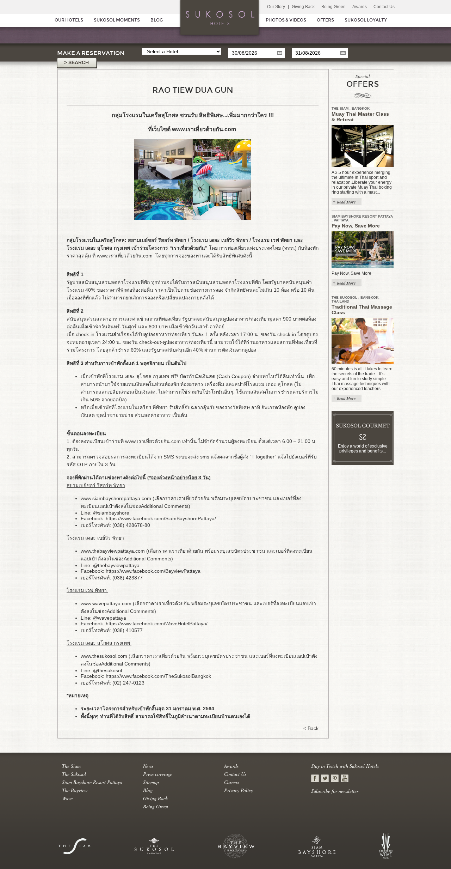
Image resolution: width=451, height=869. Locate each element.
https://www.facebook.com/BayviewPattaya (153, 571)
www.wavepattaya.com (106, 603)
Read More (346, 202)
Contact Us (384, 6)
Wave (67, 798)
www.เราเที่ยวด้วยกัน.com (204, 129)
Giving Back (303, 6)
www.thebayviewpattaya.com (113, 551)
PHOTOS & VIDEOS (286, 20)
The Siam (71, 765)
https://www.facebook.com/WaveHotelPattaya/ (157, 623)
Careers (231, 782)
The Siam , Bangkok (351, 108)
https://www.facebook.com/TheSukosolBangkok (158, 676)
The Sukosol (74, 774)
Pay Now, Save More (356, 226)
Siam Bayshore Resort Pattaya (92, 782)
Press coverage (157, 774)
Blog (148, 790)
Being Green (333, 6)
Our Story (276, 6)
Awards (359, 6)
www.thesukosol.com (104, 656)
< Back (311, 728)
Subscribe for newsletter (334, 791)
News (148, 765)
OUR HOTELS (69, 20)
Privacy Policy (238, 790)
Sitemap (151, 782)
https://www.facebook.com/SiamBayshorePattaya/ (161, 518)
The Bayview (74, 790)
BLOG (156, 20)
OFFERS (325, 20)
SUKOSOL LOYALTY (366, 20)
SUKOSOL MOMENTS (117, 20)
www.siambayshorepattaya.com (116, 498)
